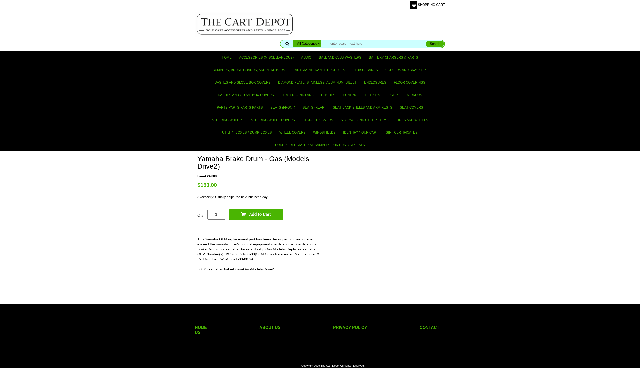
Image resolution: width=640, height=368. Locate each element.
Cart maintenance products (319, 70)
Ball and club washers (340, 57)
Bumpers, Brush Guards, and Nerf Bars (249, 70)
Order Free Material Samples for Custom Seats (320, 145)
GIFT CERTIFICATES (402, 132)
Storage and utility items (365, 120)
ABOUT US (270, 327)
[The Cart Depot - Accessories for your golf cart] (245, 24)
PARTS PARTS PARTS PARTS (240, 107)
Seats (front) (282, 107)
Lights (394, 95)
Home (227, 57)
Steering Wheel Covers (273, 120)
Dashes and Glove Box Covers (243, 82)
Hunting (350, 95)
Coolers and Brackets (407, 70)
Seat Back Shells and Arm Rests (362, 107)
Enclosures (375, 82)
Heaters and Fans (298, 95)
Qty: (201, 215)
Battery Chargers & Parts (393, 57)
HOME (201, 327)
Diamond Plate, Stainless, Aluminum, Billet (317, 82)
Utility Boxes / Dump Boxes (247, 132)
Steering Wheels (228, 120)
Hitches (328, 95)
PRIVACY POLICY (350, 327)
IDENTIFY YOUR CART (360, 132)
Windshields (324, 132)
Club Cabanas (365, 70)
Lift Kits (372, 95)
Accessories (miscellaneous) (266, 57)
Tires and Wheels (412, 120)
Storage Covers (317, 120)
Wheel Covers (293, 132)
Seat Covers (411, 107)
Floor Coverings (410, 82)
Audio (306, 57)
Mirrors (414, 95)
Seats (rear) (314, 107)
